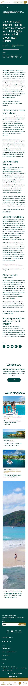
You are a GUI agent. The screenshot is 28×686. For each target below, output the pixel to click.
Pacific (13, 46)
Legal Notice (24, 668)
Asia (13, 469)
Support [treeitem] (4, 659)
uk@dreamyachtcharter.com (18, 336)
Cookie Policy (14, 668)
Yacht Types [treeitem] (5, 641)
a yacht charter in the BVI (12, 117)
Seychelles (18, 471)
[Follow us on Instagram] (8, 631)
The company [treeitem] (6, 648)
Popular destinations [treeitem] (9, 651)
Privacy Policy (5, 668)
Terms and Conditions (7, 670)
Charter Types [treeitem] (6, 637)
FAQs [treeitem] (3, 663)
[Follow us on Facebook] (16, 631)
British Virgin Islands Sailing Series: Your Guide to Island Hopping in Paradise (12, 595)
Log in (8, 673)
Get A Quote (15, 679)
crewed (16, 330)
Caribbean (14, 45)
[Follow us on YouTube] (12, 631)
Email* (3, 621)
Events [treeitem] (3, 645)
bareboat (5, 330)
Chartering (6, 418)
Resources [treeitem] (5, 655)
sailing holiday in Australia (14, 221)
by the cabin (10, 330)
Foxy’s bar (16, 143)
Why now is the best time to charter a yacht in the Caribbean (12, 422)
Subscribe (22, 624)
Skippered (6, 472)
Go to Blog (14, 379)
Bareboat (14, 416)
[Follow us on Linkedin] (20, 631)
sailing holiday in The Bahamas (10, 169)
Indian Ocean (20, 45)
